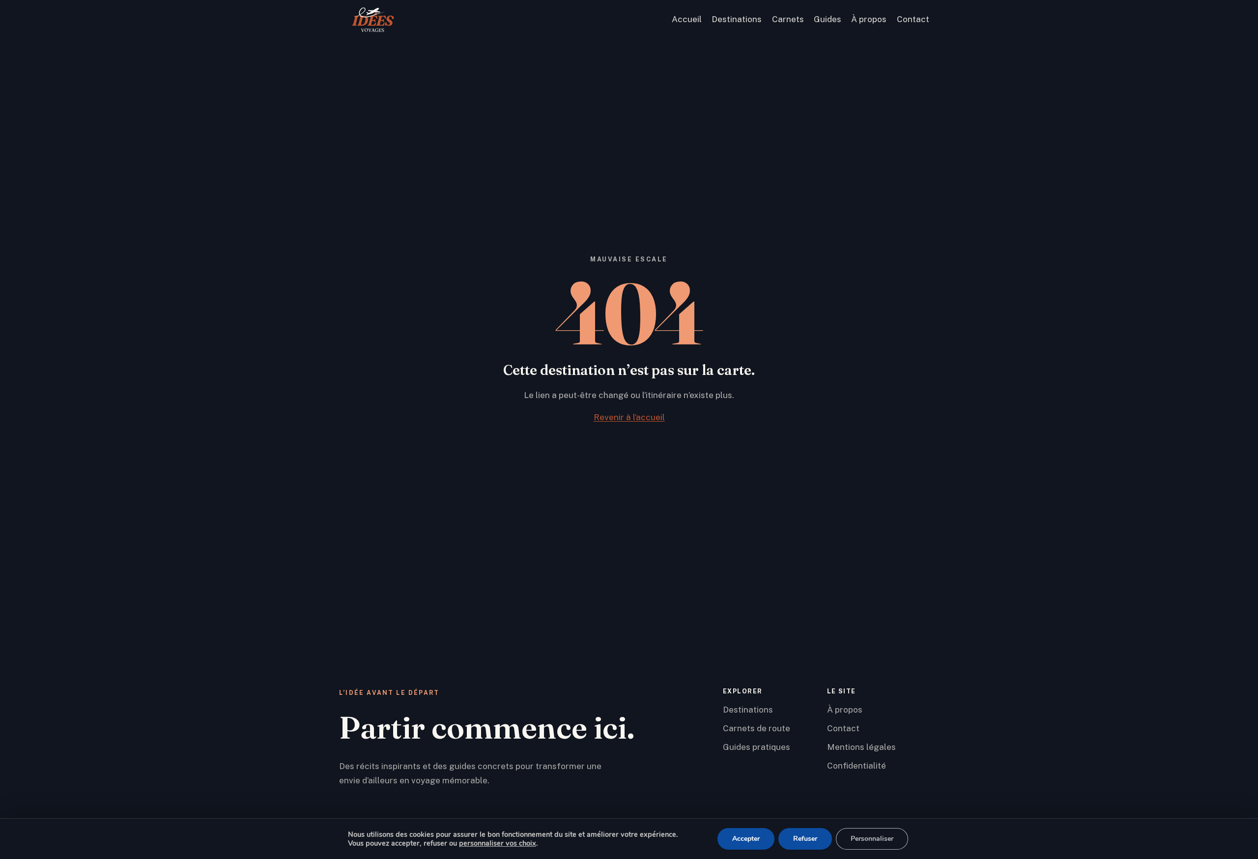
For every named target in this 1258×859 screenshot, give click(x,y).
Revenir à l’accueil (629, 417)
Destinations (737, 19)
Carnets (788, 19)
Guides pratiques (756, 747)
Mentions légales (861, 747)
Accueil (687, 19)
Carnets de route (756, 728)
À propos (868, 19)
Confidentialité (856, 766)
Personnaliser (872, 838)
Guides (827, 19)
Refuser (805, 838)
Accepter (746, 838)
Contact (913, 19)
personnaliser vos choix (497, 843)
